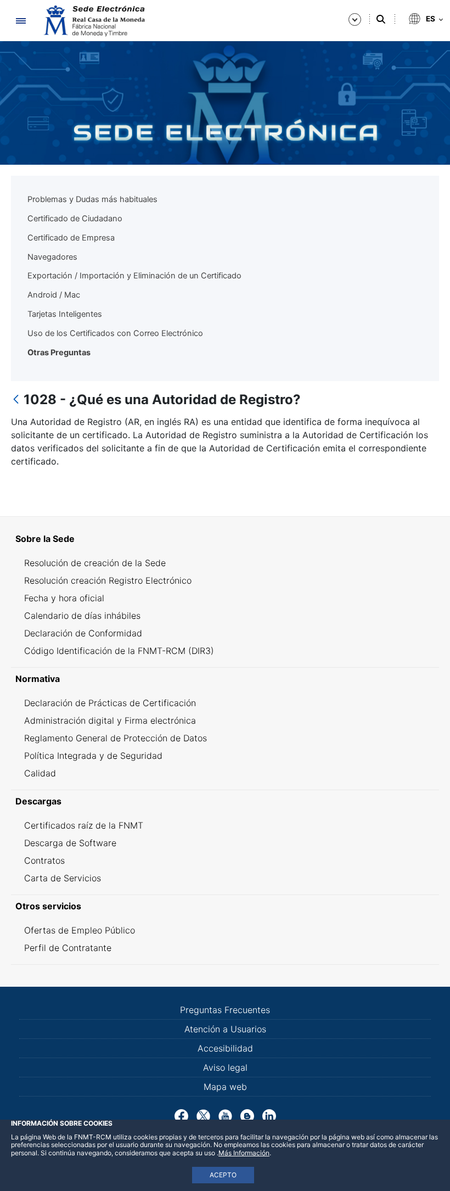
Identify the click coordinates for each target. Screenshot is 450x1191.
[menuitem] (225, 539)
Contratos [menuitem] (44, 860)
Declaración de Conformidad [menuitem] (83, 633)
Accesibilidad (225, 1048)
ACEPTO (223, 1175)
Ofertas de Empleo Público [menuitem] (79, 930)
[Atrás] (16, 400)
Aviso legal (225, 1067)
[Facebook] (181, 1115)
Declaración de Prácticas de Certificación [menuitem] (110, 702)
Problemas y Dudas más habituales (92, 199)
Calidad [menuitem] (40, 773)
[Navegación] (21, 21)
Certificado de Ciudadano (74, 218)
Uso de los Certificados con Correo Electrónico (115, 333)
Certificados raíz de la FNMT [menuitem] (83, 825)
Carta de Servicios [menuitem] (62, 878)
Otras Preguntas (59, 352)
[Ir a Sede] (93, 21)
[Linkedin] (269, 1115)
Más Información (243, 1153)
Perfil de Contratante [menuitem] (67, 947)
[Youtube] (225, 1115)
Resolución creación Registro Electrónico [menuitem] (108, 580)
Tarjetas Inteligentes (64, 314)
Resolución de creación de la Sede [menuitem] (95, 562)
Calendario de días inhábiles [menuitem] (82, 615)
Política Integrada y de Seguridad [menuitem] (93, 755)
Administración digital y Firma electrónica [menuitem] (110, 720)
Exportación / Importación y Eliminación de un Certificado (134, 276)
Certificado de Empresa (71, 238)
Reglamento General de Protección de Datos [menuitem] (115, 738)
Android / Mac (53, 295)
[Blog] (247, 1115)
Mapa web (225, 1086)
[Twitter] (203, 1115)
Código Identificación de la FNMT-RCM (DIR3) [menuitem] (119, 650)
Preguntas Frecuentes (225, 1009)
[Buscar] (381, 19)
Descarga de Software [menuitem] (70, 842)
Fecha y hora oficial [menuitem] (64, 597)
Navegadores (52, 257)
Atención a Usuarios (225, 1029)
